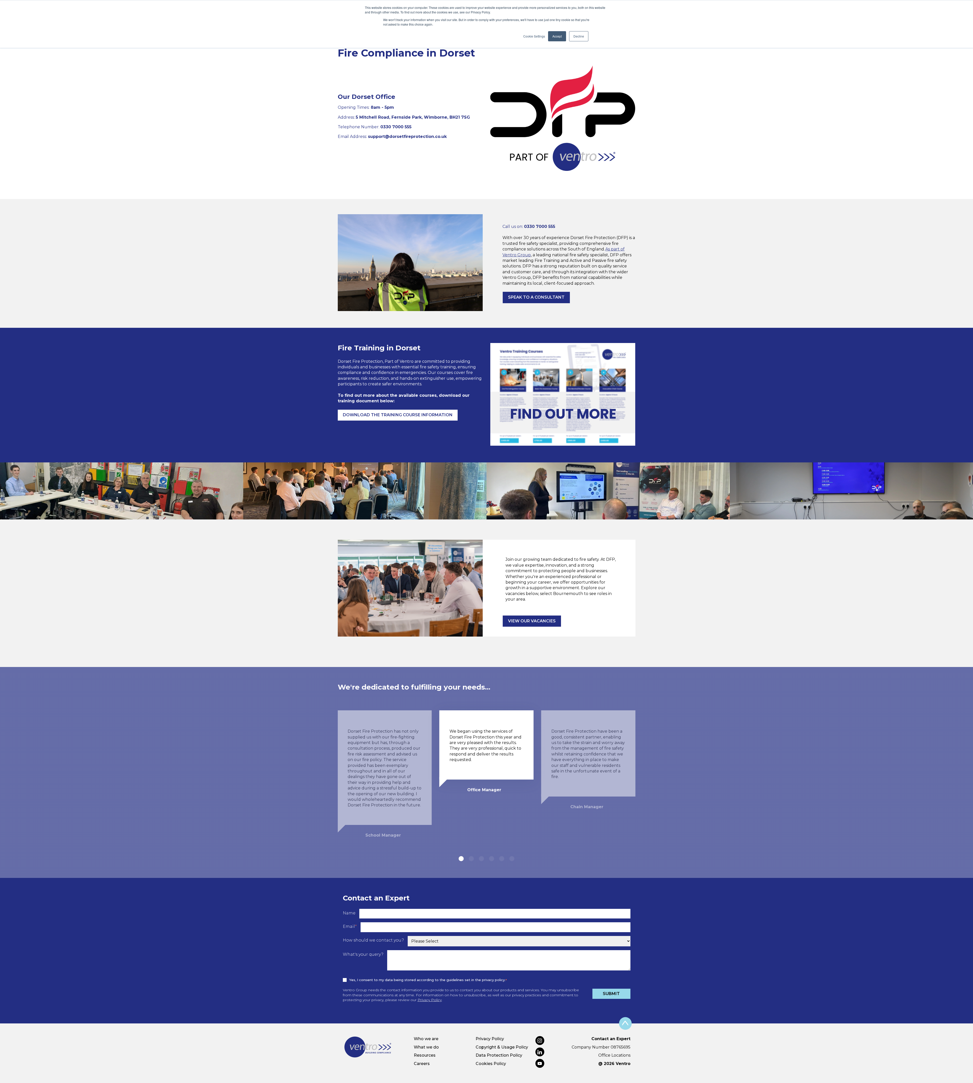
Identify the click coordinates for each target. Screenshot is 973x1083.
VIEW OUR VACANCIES (532, 621)
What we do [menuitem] (426, 1047)
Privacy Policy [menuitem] (490, 1038)
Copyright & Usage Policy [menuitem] (502, 1047)
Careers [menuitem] (422, 1063)
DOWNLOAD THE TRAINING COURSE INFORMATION (398, 414)
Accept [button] (557, 36)
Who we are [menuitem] (426, 1038)
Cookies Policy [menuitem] (491, 1063)
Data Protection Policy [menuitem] (499, 1055)
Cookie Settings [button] (534, 36)
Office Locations (614, 1055)
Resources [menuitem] (425, 1055)
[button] (461, 858)
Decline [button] (578, 36)
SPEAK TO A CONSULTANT (536, 297)
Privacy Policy (430, 1000)
